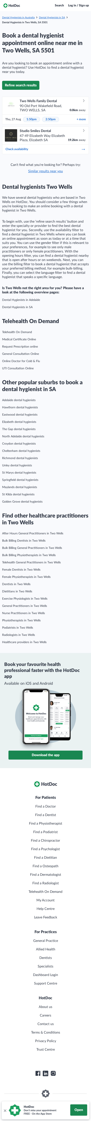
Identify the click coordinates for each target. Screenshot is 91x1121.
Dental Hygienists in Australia (18, 17)
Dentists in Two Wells (16, 584)
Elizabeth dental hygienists (19, 422)
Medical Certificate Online (19, 339)
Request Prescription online (20, 346)
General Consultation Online (20, 353)
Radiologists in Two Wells (18, 635)
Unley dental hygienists (17, 465)
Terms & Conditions (45, 1032)
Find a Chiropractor (45, 840)
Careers (45, 1015)
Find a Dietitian (45, 857)
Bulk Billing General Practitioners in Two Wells (32, 548)
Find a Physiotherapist (45, 823)
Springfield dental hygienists (20, 480)
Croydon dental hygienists (19, 443)
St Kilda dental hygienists (18, 494)
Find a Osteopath (45, 866)
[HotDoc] (11, 5)
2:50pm (51, 119)
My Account (45, 900)
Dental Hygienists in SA (52, 17)
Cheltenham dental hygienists (21, 451)
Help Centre (46, 909)
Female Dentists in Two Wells (21, 569)
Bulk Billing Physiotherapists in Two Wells (29, 555)
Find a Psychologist (45, 849)
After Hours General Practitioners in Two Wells (32, 533)
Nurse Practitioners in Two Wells (23, 613)
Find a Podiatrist (45, 832)
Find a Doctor (45, 806)
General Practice (45, 941)
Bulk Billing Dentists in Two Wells (24, 540)
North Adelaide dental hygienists (23, 436)
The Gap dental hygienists (19, 429)
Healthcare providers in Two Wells (24, 642)
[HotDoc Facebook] (38, 1073)
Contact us (45, 1024)
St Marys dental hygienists (19, 472)
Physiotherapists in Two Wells (21, 620)
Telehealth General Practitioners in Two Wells (31, 562)
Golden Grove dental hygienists (22, 501)
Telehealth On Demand (17, 332)
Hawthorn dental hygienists (20, 407)
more (81, 119)
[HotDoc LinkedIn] (45, 1073)
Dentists (45, 958)
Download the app (45, 755)
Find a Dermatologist (45, 874)
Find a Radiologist (45, 883)
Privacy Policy (45, 1041)
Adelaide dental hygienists (19, 400)
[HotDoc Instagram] (53, 1073)
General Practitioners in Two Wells (24, 606)
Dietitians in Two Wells (17, 591)
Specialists (45, 966)
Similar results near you (45, 171)
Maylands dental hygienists (19, 487)
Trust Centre (45, 1049)
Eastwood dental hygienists (19, 414)
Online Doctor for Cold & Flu (21, 361)
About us (45, 1007)
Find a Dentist (45, 815)
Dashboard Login (45, 975)
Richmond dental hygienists (20, 458)
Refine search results (21, 85)
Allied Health (45, 949)
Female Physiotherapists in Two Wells (26, 577)
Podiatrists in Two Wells (17, 627)
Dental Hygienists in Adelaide (21, 300)
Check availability (17, 149)
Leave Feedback (45, 917)
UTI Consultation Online (18, 368)
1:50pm (31, 119)
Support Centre (45, 983)
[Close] (5, 1110)
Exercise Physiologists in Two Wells (24, 598)
